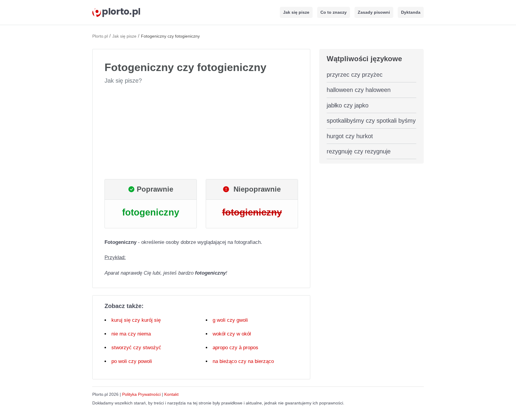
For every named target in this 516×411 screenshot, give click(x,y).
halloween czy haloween (359, 90)
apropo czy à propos (235, 347)
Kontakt (171, 394)
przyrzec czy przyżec (355, 74)
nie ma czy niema (131, 334)
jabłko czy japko (347, 105)
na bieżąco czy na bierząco (243, 361)
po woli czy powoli (131, 361)
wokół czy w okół (232, 334)
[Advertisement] (201, 132)
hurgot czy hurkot (350, 136)
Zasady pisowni (374, 12)
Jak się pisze (296, 12)
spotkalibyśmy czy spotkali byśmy (371, 120)
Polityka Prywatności (141, 394)
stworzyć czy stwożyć (136, 347)
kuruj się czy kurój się (136, 320)
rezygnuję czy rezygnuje (359, 151)
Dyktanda (410, 12)
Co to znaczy (333, 12)
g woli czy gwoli (230, 320)
